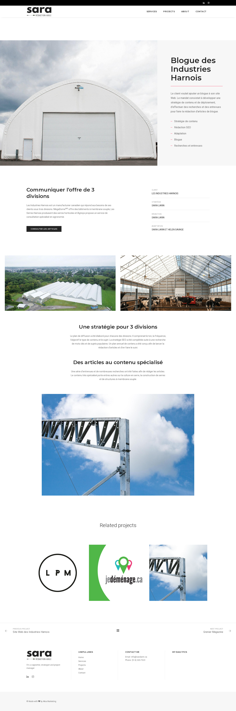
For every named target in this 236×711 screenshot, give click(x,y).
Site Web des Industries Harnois (31, 631)
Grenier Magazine (213, 631)
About (185, 11)
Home (81, 657)
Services (152, 11)
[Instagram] (208, 3)
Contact (201, 11)
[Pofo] (39, 11)
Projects (169, 11)
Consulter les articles (44, 229)
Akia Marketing (49, 701)
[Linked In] (204, 3)
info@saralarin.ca (139, 657)
